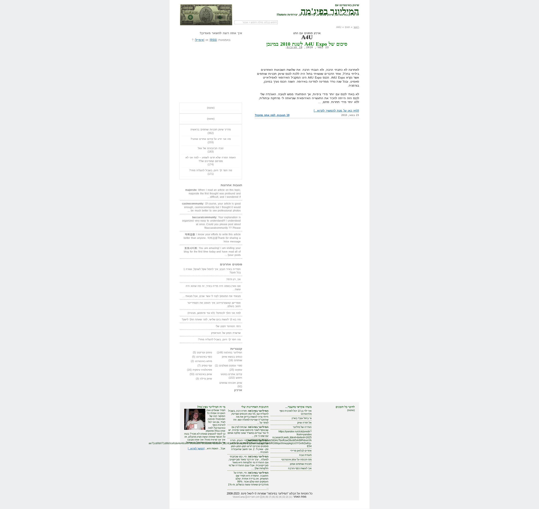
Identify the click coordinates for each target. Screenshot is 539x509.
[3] (283, 497)
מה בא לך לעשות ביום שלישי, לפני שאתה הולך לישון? (211, 319)
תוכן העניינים (253, 497)
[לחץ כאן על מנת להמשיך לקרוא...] (336, 110)
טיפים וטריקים (204, 352)
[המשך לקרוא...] (196, 448)
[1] (290, 497)
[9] (263, 497)
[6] (273, 497)
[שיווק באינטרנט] (206, 14)
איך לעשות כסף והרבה (300, 468)
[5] (277, 497)
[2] (287, 497)
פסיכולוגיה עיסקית (202, 369)
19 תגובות (294, 47)
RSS (213, 39)
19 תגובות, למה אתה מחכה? (272, 115)
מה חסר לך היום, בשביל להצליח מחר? (210, 170)
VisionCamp (239, 497)
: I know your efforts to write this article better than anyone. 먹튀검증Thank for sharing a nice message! (212, 238)
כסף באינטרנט (204, 356)
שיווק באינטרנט (203, 374)
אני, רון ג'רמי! (234, 279)
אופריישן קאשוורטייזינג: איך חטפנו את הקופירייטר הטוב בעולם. (214, 304)
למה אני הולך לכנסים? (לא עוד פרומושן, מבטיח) (214, 312)
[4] (280, 497)
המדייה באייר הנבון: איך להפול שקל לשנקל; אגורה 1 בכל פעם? (212, 271)
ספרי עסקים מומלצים (230, 365)
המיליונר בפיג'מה (330, 10)
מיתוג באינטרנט (203, 361)
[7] (270, 497)
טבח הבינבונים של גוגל (210, 148)
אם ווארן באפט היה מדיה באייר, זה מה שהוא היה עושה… (213, 288)
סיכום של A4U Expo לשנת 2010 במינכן (306, 44)
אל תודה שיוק (304, 422)
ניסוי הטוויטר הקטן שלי (228, 326)
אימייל (200, 39)
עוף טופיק (207, 365)
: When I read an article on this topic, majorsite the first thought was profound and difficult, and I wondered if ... (213, 193)
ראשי (356, 27)
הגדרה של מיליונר (302, 427)
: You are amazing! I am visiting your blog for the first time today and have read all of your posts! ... (212, 252)
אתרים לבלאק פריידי (301, 450)
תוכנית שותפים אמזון (301, 463)
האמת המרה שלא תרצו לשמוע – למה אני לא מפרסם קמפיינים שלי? (210, 159)
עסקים (238, 369)
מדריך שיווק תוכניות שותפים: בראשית (211, 129)
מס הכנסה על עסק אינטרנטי (296, 459)
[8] (266, 497)
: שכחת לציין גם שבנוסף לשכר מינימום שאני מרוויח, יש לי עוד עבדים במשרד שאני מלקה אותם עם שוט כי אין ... (248, 431)
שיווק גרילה (206, 378)
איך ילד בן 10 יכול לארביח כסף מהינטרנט (296, 412)
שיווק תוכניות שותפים (230, 382)
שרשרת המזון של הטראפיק (226, 332)
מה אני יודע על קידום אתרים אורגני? (211, 139)
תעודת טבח (305, 455)
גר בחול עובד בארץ (302, 418)
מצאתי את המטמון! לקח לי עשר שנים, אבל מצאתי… (212, 296)
